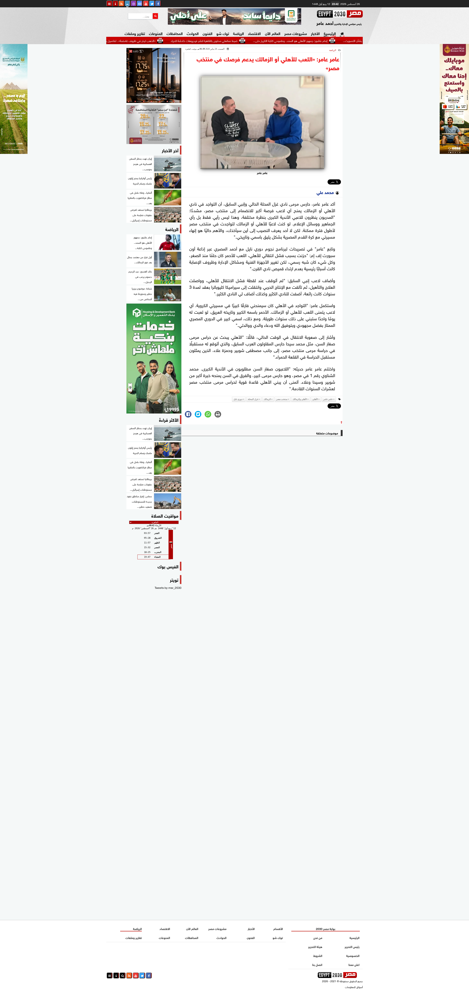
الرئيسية (330, 33)
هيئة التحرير (315, 946)
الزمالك (267, 399)
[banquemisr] (153, 124)
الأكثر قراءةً (168, 419)
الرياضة (238, 33)
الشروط (317, 955)
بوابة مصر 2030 (325, 928)
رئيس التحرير (352, 946)
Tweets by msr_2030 (168, 587)
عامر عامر (328, 399)
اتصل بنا (317, 964)
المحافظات (175, 33)
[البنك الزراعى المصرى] (13, 152)
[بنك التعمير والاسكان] (153, 358)
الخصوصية (352, 955)
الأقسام (278, 928)
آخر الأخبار (170, 150)
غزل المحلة (253, 399)
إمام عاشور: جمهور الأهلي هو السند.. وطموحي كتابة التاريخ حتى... (333, 40)
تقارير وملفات (135, 33)
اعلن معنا (353, 964)
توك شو (222, 33)
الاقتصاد (254, 33)
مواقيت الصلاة (164, 515)
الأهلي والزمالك (300, 399)
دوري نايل (238, 399)
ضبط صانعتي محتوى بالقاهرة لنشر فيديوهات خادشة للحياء (247, 40)
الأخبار (315, 33)
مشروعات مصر (295, 33)
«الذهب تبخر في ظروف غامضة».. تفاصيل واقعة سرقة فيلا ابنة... (161, 40)
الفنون (207, 33)
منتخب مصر (281, 399)
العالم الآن (272, 33)
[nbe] (234, 16)
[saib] (153, 75)
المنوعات (156, 33)
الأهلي (315, 399)
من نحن (317, 937)
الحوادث (193, 33)
